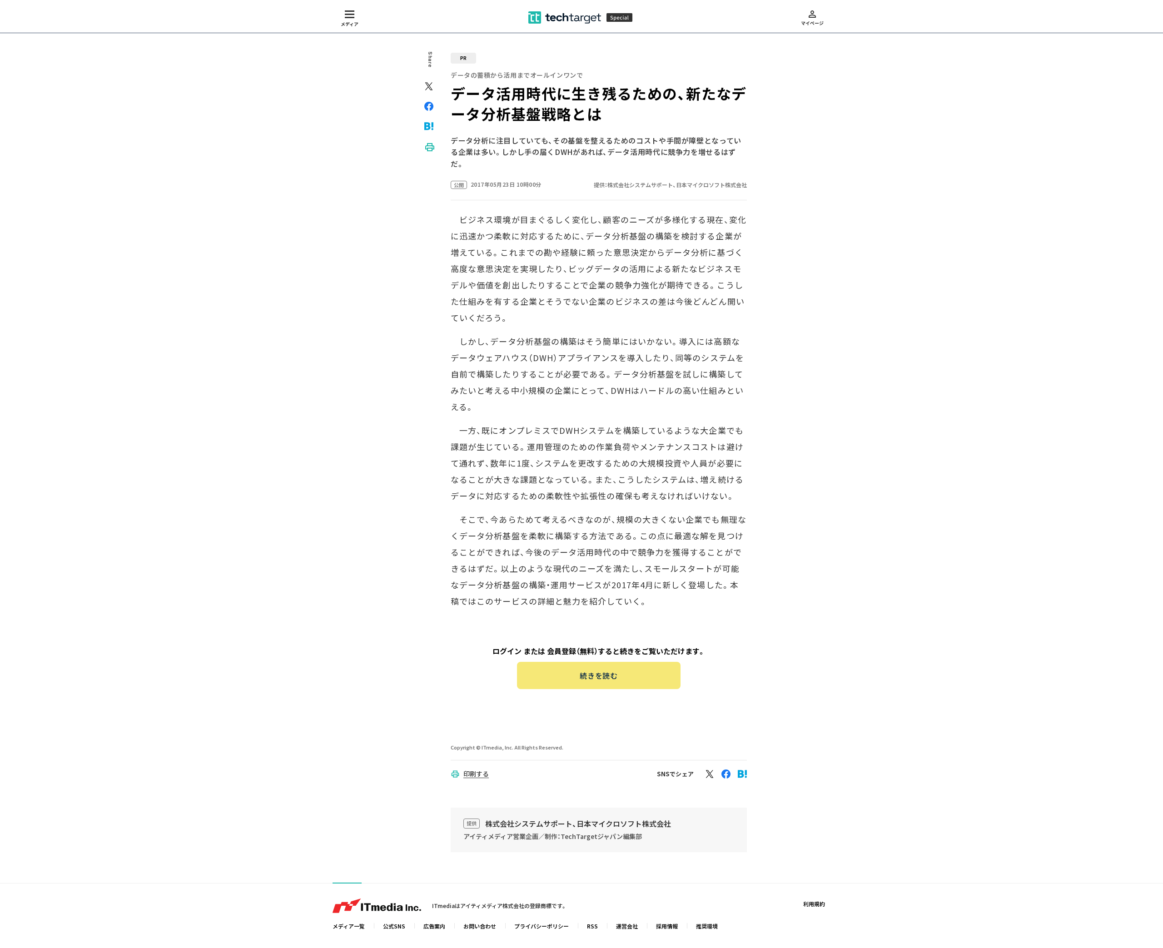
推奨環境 (707, 926)
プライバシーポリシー (541, 926)
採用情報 (667, 926)
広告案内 (434, 926)
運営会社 (627, 926)
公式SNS (394, 926)
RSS (592, 926)
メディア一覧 (349, 926)
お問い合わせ (479, 926)
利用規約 (814, 904)
